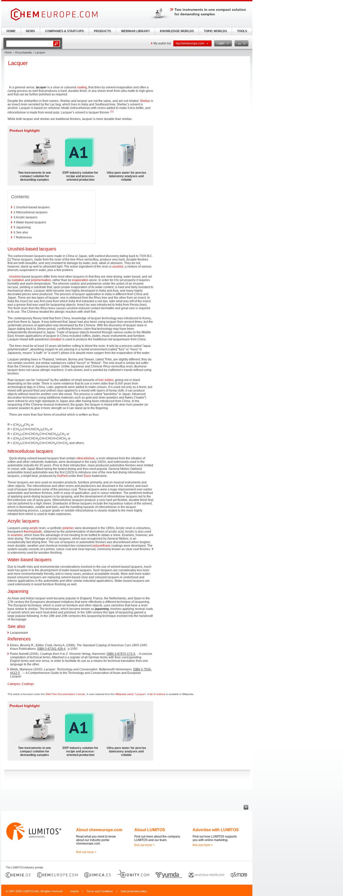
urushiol (117, 266)
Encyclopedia (23, 52)
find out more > (86, 852)
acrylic (33, 528)
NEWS (30, 31)
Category (14, 684)
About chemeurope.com (99, 830)
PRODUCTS (102, 31)
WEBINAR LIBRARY (135, 31)
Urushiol (15, 276)
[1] (111, 111)
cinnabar (55, 339)
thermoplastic (33, 531)
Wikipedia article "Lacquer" (130, 694)
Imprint (74, 891)
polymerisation (41, 280)
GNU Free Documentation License (65, 694)
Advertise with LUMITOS (216, 830)
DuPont (62, 476)
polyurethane (101, 545)
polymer (68, 528)
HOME (11, 31)
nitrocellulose (85, 458)
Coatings (28, 684)
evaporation (80, 280)
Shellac (145, 101)
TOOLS (242, 31)
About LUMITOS (149, 830)
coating (82, 87)
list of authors (157, 694)
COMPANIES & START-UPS (64, 31)
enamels (17, 535)
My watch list (162, 43)
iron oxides (105, 380)
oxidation (18, 280)
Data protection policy (134, 891)
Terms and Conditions (99, 891)
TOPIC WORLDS (215, 31)
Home (8, 52)
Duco (87, 476)
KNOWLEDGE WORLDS (177, 31)
